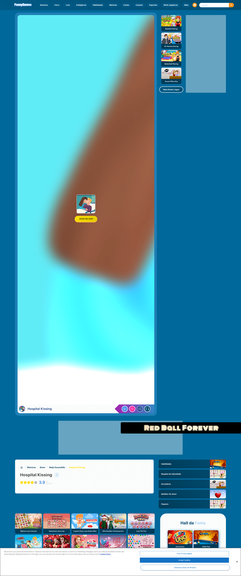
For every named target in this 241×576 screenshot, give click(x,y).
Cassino (139, 5)
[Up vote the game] (125, 409)
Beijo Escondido (57, 467)
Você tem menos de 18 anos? (185, 567)
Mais (186, 5)
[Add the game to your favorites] (57, 475)
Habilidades (98, 5)
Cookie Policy (105, 554)
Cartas (126, 5)
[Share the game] (140, 409)
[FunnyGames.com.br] (21, 467)
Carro (56, 5)
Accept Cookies (184, 560)
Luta (68, 5)
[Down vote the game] (132, 409)
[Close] (237, 561)
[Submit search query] (231, 5)
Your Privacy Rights (184, 553)
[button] (194, 5)
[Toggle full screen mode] (147, 409)
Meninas (113, 5)
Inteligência (81, 5)
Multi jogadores (171, 5)
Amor (42, 467)
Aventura (44, 5)
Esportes (153, 5)
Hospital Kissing (77, 467)
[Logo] (23, 5)
